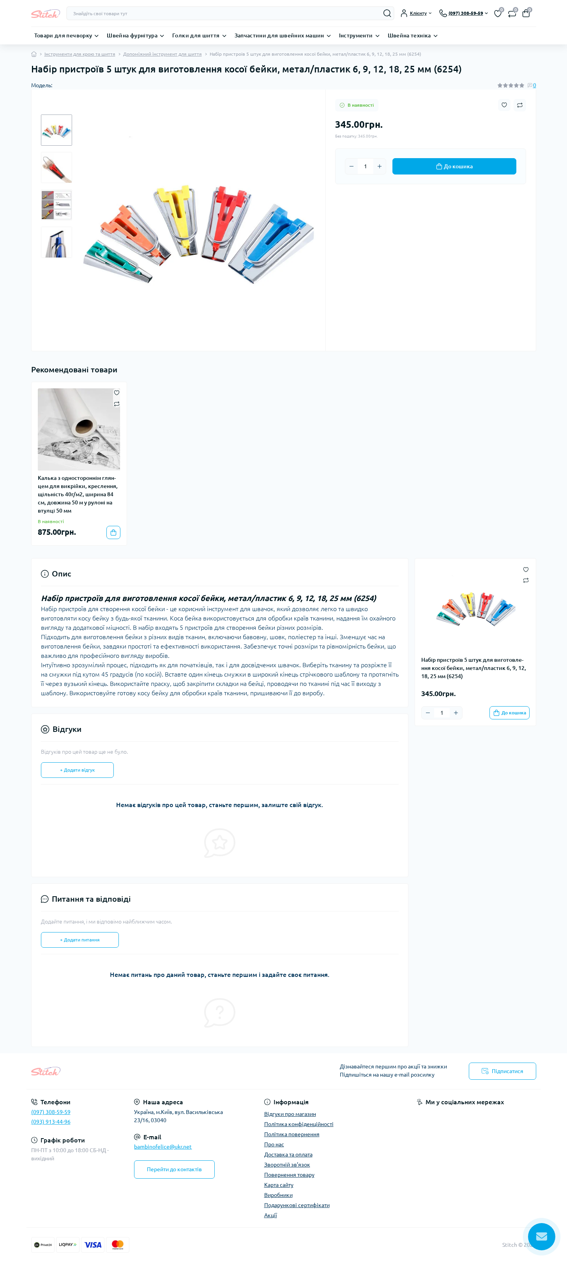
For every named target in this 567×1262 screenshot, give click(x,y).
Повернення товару (289, 1175)
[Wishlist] (117, 392)
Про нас (274, 1144)
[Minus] (351, 166)
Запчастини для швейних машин (279, 35)
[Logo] (45, 13)
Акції (270, 1215)
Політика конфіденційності (299, 1124)
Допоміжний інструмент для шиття (162, 53)
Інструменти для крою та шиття (79, 53)
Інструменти (356, 35)
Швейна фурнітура (132, 35)
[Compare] (117, 403)
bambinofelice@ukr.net (163, 1147)
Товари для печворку (63, 35)
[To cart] (113, 532)
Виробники (278, 1195)
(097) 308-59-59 (51, 1112)
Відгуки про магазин (290, 1114)
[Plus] (379, 166)
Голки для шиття (195, 35)
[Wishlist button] (504, 105)
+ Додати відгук (77, 769)
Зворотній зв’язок (287, 1165)
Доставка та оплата (288, 1154)
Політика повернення (292, 1134)
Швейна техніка (409, 35)
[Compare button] (520, 105)
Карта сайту (278, 1185)
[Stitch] (155, 1071)
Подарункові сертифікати (297, 1205)
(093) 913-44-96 (51, 1122)
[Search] (387, 13)
